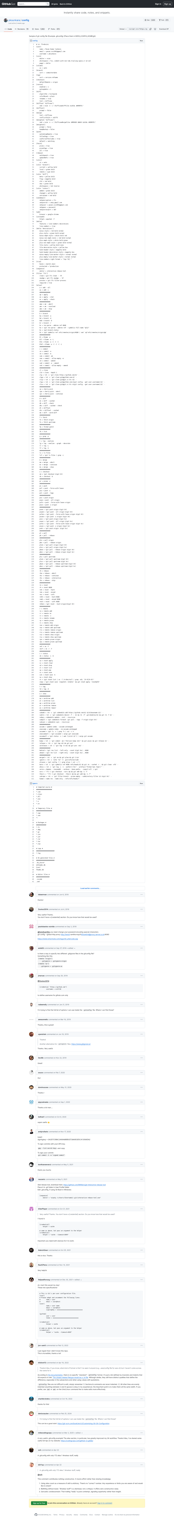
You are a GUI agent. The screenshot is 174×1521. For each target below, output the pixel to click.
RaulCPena (42, 1265)
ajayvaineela (43, 1102)
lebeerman (42, 894)
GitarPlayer (42, 1209)
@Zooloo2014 (43, 981)
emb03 (41, 948)
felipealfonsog (44, 1280)
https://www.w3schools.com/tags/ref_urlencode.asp (58, 939)
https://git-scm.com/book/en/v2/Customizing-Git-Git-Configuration (83, 1423)
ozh (39, 1450)
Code (10, 29)
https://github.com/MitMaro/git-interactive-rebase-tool (84, 1185)
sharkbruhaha (44, 1399)
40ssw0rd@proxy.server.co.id (92, 934)
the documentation (55, 1375)
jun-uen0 (42, 1345)
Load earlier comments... (90, 888)
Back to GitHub (66, 4)
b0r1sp (41, 1465)
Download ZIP (164, 29)
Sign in (158, 4)
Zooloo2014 (43, 909)
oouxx (40, 1073)
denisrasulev (43, 1414)
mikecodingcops (45, 1433)
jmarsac (41, 976)
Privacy (61, 1515)
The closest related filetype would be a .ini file (70, 1377)
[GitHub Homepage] (36, 1514)
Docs (91, 1515)
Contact (97, 1515)
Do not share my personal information (127, 1515)
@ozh (40, 1475)
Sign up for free (39, 1503)
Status (76, 1515)
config (25, 20)
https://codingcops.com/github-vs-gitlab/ (77, 1441)
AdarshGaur (43, 1250)
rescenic (41, 1179)
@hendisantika (44, 932)
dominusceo (43, 1087)
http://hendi (65, 934)
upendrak (42, 1034)
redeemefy (42, 1005)
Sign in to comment (104, 1503)
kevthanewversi (44, 1165)
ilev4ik (40, 1058)
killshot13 (42, 1363)
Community (83, 1515)
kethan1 (41, 1117)
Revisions (23, 29)
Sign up (167, 4)
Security (69, 1515)
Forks (55, 29)
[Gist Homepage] (9, 3)
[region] (87, 411)
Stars (39, 29)
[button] (150, 29)
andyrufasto (43, 1132)
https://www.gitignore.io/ (81, 1044)
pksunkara (14, 20)
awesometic (43, 1019)
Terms (55, 1515)
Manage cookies (107, 1515)
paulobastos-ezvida (46, 926)
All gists (54, 4)
